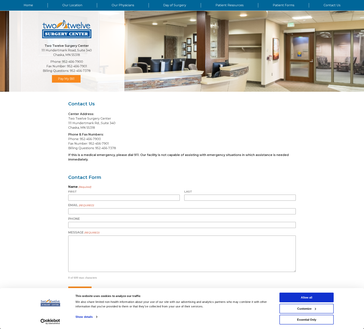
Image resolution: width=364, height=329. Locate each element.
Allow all (306, 297)
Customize (304, 308)
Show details (84, 316)
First (72, 191)
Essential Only (306, 319)
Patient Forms (283, 5)
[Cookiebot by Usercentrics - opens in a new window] (50, 321)
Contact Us (332, 5)
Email (81, 205)
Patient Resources (229, 5)
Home (28, 5)
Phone (74, 218)
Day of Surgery (174, 5)
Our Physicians (123, 5)
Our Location (72, 5)
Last (188, 191)
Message (83, 232)
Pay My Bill (66, 79)
